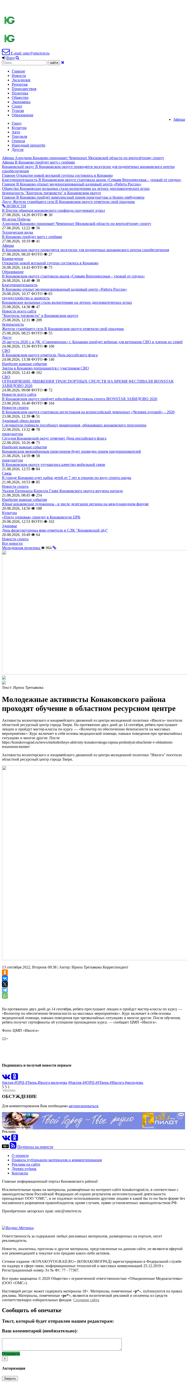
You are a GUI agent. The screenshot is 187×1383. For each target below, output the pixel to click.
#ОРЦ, (19, 1082)
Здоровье (9, 526)
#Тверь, (31, 1082)
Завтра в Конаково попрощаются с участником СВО (45, 368)
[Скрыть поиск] (62, 62)
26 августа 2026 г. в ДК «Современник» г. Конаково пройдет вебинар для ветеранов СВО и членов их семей (92, 342)
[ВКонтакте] (5, 978)
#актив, (8, 1082)
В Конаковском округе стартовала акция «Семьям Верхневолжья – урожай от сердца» (73, 276)
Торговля (19, 136)
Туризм (18, 111)
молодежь (59, 1082)
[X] (5, 984)
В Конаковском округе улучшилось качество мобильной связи (53, 464)
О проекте (20, 1155)
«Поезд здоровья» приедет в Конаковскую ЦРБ (41, 517)
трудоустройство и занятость (26, 298)
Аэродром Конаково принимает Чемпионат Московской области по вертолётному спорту (76, 223)
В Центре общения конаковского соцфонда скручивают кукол (53, 210)
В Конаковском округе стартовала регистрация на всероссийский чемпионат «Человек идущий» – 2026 (88, 412)
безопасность (13, 324)
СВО (6, 351)
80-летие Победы (16, 219)
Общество (20, 97)
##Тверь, (102, 1082)
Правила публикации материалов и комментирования (57, 1160)
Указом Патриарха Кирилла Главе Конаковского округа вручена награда (62, 491)
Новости (19, 76)
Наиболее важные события (24, 364)
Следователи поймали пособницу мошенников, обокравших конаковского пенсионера (74, 425)
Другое (18, 150)
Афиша (179, 119)
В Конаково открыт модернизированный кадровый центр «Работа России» (64, 289)
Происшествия (24, 89)
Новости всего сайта (19, 311)
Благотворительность (19, 285)
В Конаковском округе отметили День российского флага (50, 355)
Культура (19, 128)
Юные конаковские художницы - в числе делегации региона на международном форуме (75, 504)
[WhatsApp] (5, 996)
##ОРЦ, (89, 1082)
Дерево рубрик (24, 1169)
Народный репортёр (28, 145)
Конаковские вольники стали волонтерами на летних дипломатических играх (67, 302)
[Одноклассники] (5, 972)
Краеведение (12, 259)
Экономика (21, 102)
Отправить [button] (11, 1354)
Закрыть (10, 1378)
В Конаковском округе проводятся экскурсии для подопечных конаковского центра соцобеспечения (85, 250)
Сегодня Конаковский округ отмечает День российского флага (54, 438)
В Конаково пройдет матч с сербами (32, 237)
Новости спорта (15, 408)
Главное (18, 71)
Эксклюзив (21, 80)
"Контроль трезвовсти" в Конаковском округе (40, 315)
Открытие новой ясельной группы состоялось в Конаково (50, 263)
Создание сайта (86, 1300)
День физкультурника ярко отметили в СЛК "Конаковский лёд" (55, 530)
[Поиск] (17, 58)
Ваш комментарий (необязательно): (40, 1330)
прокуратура (12, 434)
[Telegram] (5, 990)
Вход (10, 58)
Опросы (18, 141)
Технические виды (17, 232)
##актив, (75, 1082)
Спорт (17, 106)
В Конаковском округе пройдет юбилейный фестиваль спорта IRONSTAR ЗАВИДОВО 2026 (79, 399)
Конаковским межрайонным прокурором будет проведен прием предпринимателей (71, 451)
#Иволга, (117, 1082)
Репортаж (20, 84)
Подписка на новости (35, 1147)
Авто (16, 132)
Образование (22, 115)
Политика (20, 93)
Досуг (7, 337)
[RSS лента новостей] (13, 1147)
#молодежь (134, 1082)
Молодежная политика (21, 548)
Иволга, (44, 1082)
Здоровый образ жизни (21, 421)
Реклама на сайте (26, 1164)
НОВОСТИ (16, 206)
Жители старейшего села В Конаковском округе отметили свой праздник (63, 329)
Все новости (12, 543)
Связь (6, 473)
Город (16, 123)
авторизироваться (83, 1106)
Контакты (20, 1173)
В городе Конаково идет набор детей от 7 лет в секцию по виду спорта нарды (66, 478)
